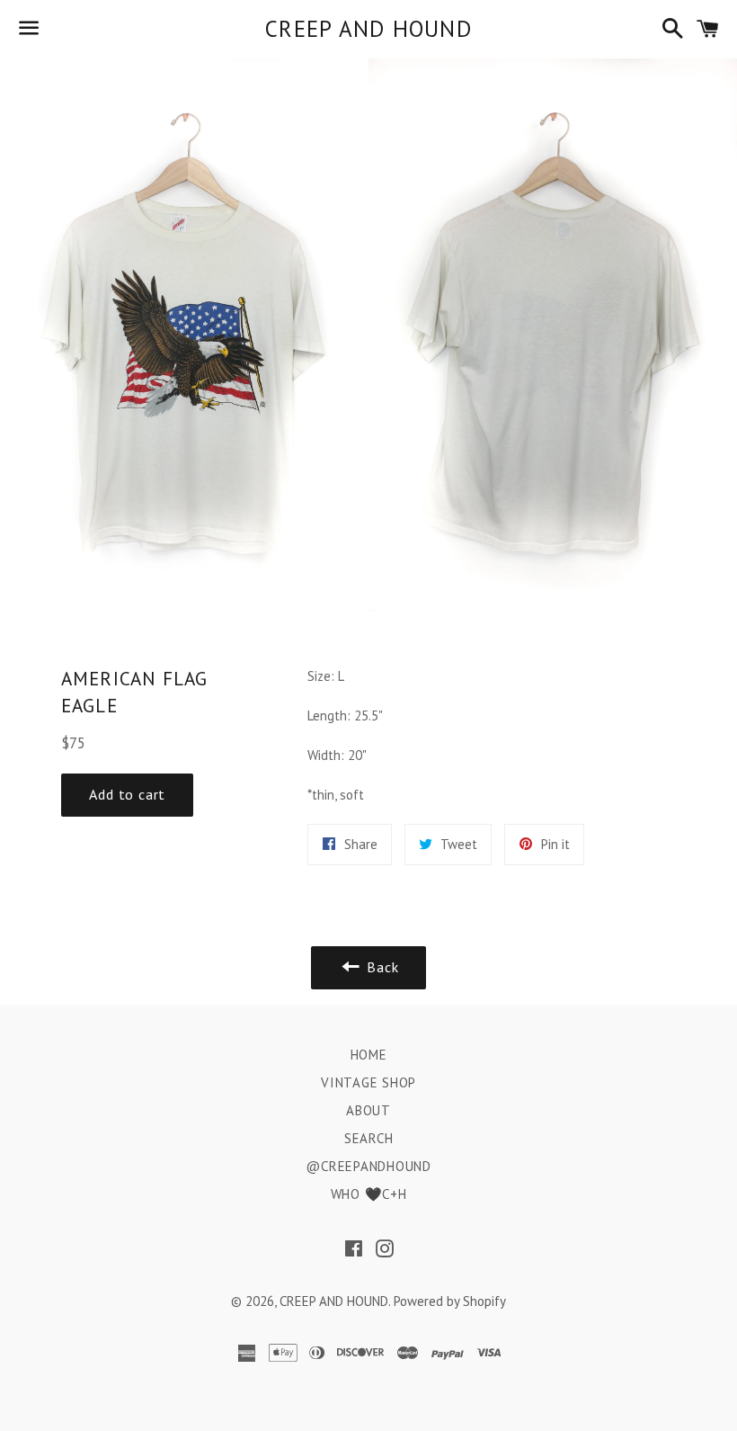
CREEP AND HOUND (368, 28)
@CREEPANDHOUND (368, 1166)
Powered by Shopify (450, 1301)
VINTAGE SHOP (368, 1082)
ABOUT (368, 1110)
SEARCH (369, 1138)
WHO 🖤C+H (369, 1194)
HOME (369, 1054)
